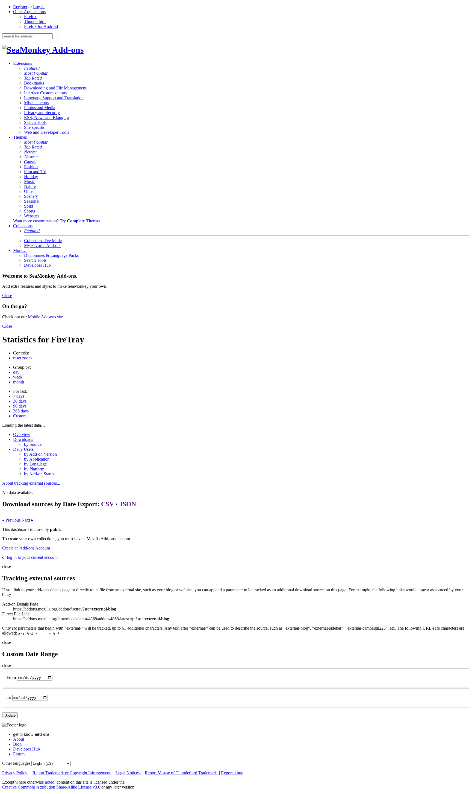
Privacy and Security (42, 112)
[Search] (56, 37)
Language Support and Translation (54, 97)
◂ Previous (11, 520)
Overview (21, 434)
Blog (17, 744)
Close (7, 295)
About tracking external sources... (31, 483)
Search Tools (35, 122)
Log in (39, 6)
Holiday (31, 176)
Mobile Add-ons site (45, 317)
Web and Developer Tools (46, 132)
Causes (30, 161)
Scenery (31, 196)
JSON (127, 504)
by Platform (34, 469)
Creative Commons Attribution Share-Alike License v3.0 (51, 787)
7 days (18, 396)
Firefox (30, 16)
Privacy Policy (15, 772)
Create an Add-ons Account (26, 548)
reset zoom (22, 358)
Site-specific (34, 127)
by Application (36, 459)
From (11, 677)
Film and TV (35, 171)
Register (20, 6)
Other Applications (29, 11)
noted (49, 782)
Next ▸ (27, 520)
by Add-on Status (39, 474)
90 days (19, 406)
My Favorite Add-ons (42, 245)
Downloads (23, 439)
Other (29, 191)
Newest (30, 152)
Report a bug (232, 772)
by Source (33, 444)
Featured (32, 68)
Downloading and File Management (55, 88)
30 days (19, 401)
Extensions (22, 63)
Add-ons (67, 50)
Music (29, 181)
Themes (20, 137)
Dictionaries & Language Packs (51, 255)
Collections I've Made (43, 240)
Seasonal (31, 201)
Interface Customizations (45, 93)
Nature (30, 186)
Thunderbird (35, 21)
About (18, 739)
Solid (28, 206)
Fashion (31, 166)
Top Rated (33, 78)
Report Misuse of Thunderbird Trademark (181, 772)
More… (20, 250)
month (18, 382)
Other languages (16, 763)
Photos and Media (39, 107)
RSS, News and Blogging (46, 117)
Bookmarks (34, 83)
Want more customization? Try (56, 221)
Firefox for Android (41, 26)
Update (10, 715)
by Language (35, 464)
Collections (23, 225)
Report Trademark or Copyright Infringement (72, 772)
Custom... (21, 416)
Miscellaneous (36, 102)
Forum (19, 754)
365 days (21, 411)
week (17, 377)
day (16, 372)
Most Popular (36, 73)
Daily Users (23, 449)
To (9, 697)
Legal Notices (128, 772)
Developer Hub (37, 265)
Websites (31, 216)
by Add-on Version (40, 454)
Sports (29, 211)
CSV (107, 504)
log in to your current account (32, 557)
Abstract (31, 157)
